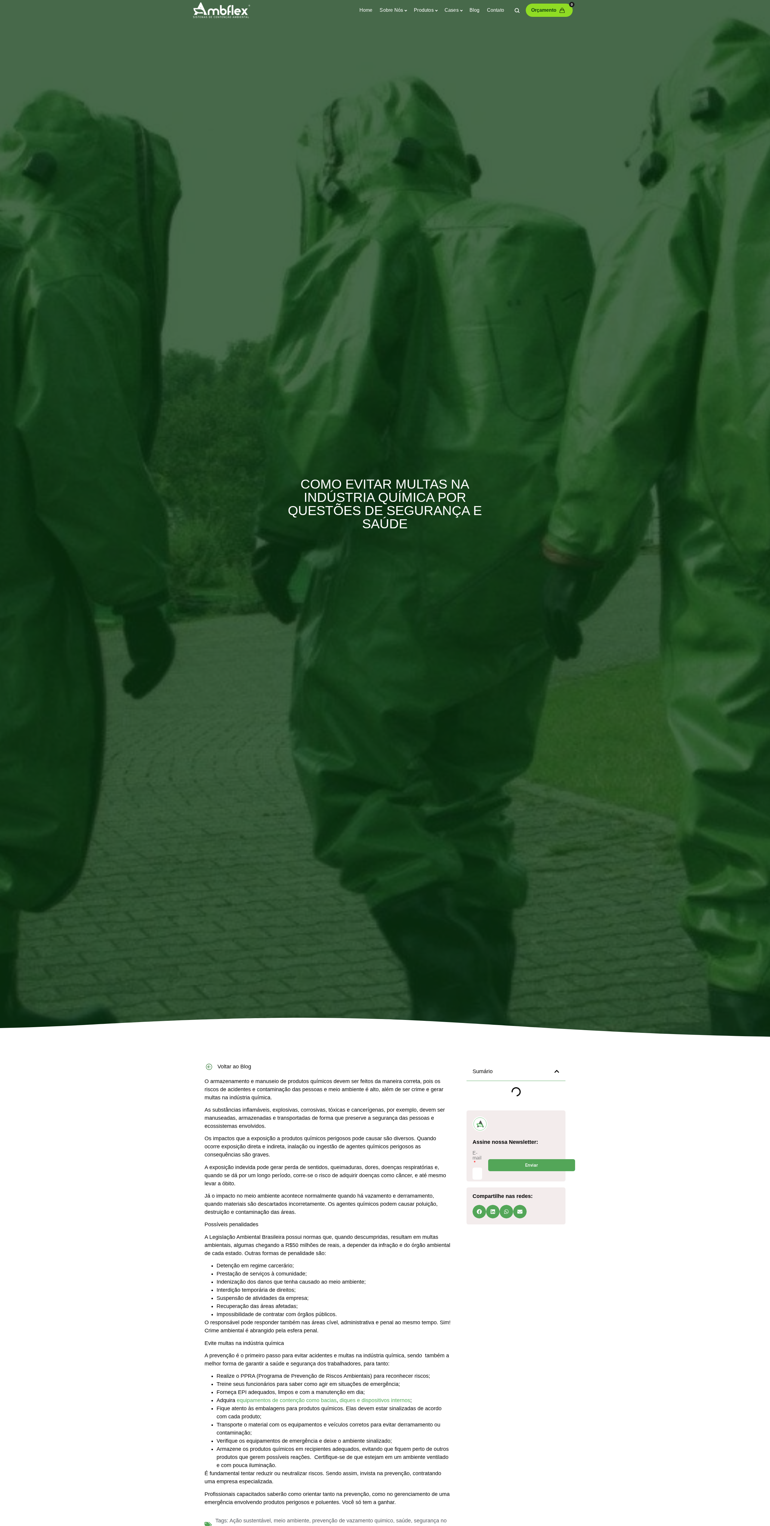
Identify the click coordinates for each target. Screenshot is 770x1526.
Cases (452, 10)
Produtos (424, 10)
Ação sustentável (250, 1521)
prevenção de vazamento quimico (352, 1521)
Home (366, 10)
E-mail (477, 1155)
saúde (403, 1521)
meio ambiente (291, 1521)
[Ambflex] (221, 10)
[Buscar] (516, 10)
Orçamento (552, 8)
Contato (495, 10)
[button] (556, 1071)
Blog (475, 10)
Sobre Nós (391, 10)
